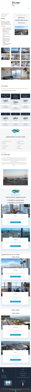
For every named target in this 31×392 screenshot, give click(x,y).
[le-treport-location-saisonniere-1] (15, 169)
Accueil (23, 369)
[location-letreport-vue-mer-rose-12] (15, 54)
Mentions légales (23, 375)
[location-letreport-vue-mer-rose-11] (25, 54)
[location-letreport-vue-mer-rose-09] (15, 67)
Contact (23, 371)
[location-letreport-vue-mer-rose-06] (5, 54)
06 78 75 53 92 (5, 377)
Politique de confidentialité (23, 373)
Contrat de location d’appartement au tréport (23, 377)
